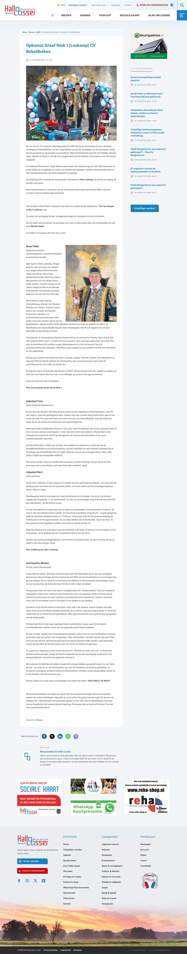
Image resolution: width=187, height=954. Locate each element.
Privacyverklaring (50, 950)
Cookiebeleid (65, 950)
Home (54, 15)
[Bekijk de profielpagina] (27, 756)
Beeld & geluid (109, 893)
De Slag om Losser (72, 877)
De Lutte (144, 849)
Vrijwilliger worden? (145, 208)
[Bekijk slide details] (149, 44)
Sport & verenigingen (112, 866)
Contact (128, 5)
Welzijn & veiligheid (111, 882)
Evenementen (108, 860)
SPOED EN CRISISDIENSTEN (154, 5)
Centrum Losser (71, 882)
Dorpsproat (107, 904)
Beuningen (145, 844)
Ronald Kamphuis (139, 950)
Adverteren (115, 5)
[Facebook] (19, 881)
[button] (182, 5)
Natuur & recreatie (111, 877)
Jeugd (104, 887)
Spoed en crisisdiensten (33, 871)
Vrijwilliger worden (72, 849)
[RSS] (43, 881)
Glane (143, 855)
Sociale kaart (130, 15)
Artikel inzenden (31, 861)
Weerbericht (69, 893)
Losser (143, 860)
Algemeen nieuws (110, 844)
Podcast (105, 15)
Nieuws (66, 15)
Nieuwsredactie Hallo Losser (55, 751)
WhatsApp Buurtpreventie (76, 887)
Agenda (85, 15)
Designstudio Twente (162, 950)
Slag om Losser (159, 15)
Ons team (67, 871)
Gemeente (107, 855)
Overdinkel (145, 866)
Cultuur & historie (110, 871)
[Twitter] (35, 881)
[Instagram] (27, 881)
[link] (172, 5)
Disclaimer (78, 950)
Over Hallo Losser (99, 5)
